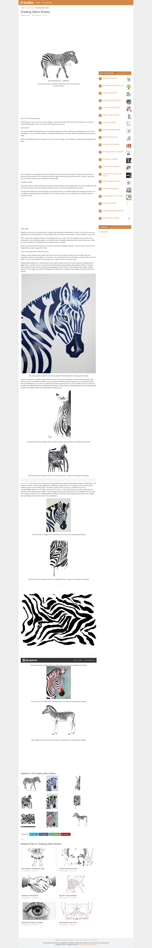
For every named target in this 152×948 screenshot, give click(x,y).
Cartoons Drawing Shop (111, 188)
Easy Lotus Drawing (109, 122)
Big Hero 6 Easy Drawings (68, 895)
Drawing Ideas (47, 3)
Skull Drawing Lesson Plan (68, 922)
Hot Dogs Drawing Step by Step (113, 210)
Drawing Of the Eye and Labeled (32, 922)
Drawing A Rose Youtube (111, 218)
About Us (85, 940)
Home (38, 3)
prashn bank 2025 (91, 944)
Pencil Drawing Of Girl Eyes (112, 100)
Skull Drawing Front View (111, 181)
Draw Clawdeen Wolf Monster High (33, 868)
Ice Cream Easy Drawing (111, 107)
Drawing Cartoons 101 (110, 137)
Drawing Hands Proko (110, 78)
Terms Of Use (78, 940)
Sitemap (57, 940)
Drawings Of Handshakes (30, 895)
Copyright (70, 940)
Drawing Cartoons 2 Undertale (113, 152)
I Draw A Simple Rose (110, 93)
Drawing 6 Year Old (109, 203)
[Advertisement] (59, 32)
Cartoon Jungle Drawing (111, 115)
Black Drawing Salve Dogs (111, 130)
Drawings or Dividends (110, 159)
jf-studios (27, 2)
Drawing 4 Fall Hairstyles (111, 144)
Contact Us (64, 940)
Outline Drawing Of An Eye (68, 868)
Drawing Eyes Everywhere (111, 166)
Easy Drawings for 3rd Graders (113, 196)
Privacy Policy (93, 940)
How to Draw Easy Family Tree (113, 85)
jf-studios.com (25, 483)
